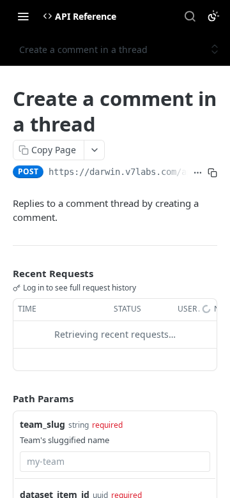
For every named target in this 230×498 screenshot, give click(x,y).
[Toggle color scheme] (213, 16)
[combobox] (115, 461)
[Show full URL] (198, 173)
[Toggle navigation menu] (23, 16)
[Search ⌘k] (190, 16)
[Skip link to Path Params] (4, 398)
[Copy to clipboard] (212, 173)
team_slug (42, 424)
